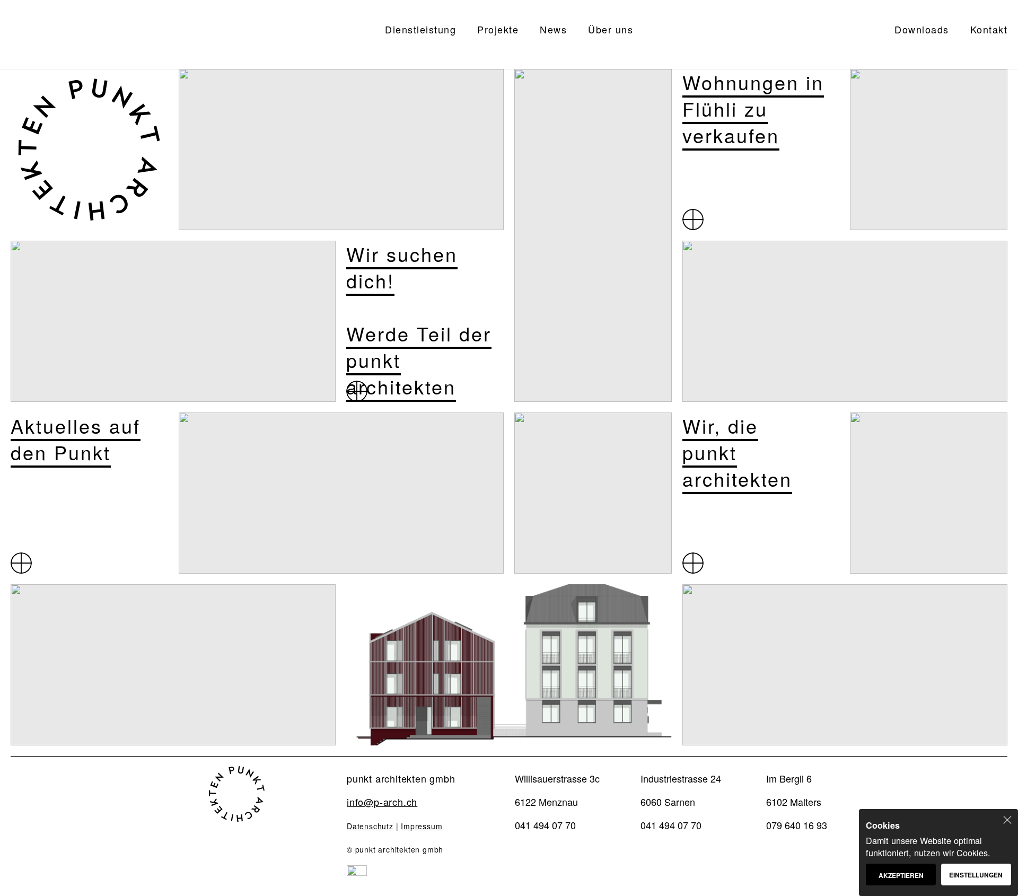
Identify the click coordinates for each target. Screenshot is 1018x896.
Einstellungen (976, 875)
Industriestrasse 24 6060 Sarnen (680, 790)
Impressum (421, 826)
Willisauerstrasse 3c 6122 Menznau (557, 790)
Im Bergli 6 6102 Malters (793, 790)
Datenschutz (370, 826)
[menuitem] (420, 34)
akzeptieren (901, 875)
